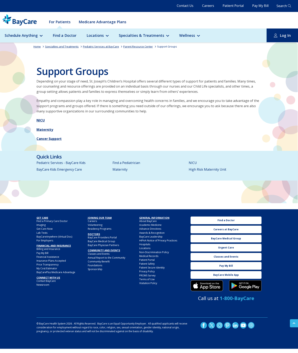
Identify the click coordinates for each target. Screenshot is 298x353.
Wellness (187, 35)
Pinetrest (227, 325)
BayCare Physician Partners (103, 245)
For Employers (44, 240)
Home (37, 46)
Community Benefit (99, 261)
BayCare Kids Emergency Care (59, 169)
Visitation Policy (148, 283)
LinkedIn (235, 325)
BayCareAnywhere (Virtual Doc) (54, 236)
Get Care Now (44, 228)
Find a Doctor (64, 35)
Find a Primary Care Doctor (52, 221)
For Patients (60, 21)
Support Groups (167, 46)
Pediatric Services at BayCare (101, 46)
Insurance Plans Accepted (51, 260)
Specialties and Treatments (62, 46)
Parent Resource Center (138, 46)
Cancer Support (49, 138)
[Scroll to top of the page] (294, 323)
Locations (95, 35)
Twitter (211, 325)
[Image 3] (207, 285)
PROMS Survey (147, 275)
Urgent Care (226, 247)
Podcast (251, 325)
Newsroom (42, 284)
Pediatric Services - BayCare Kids (61, 163)
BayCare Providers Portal (102, 237)
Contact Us (185, 5)
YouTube (243, 325)
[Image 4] (245, 285)
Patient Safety (147, 263)
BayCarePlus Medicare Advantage (55, 272)
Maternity (44, 129)
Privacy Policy (147, 271)
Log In (285, 35)
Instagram (219, 325)
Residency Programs (99, 228)
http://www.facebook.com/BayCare (203, 325)
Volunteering (95, 225)
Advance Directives (150, 228)
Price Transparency (47, 264)
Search (282, 6)
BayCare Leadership (151, 236)
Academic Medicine (150, 225)
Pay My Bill (260, 5)
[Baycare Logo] (19, 20)
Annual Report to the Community (106, 257)
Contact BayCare (46, 281)
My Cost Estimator (46, 268)
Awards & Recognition (152, 233)
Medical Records (148, 256)
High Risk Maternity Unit (207, 169)
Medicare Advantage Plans (102, 21)
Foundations (95, 265)
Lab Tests (41, 233)
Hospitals (144, 244)
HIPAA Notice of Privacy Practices (158, 240)
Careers (208, 5)
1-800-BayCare (237, 298)
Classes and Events (98, 254)
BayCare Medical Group (101, 241)
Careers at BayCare (226, 229)
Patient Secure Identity (152, 267)
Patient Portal (233, 5)
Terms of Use (147, 279)
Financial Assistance (47, 257)
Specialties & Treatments (141, 35)
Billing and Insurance (48, 249)
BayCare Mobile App (226, 275)
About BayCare (148, 221)
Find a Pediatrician (126, 163)
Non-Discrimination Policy (154, 252)
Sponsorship (95, 269)
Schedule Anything (21, 35)
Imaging (41, 225)
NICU (40, 120)
